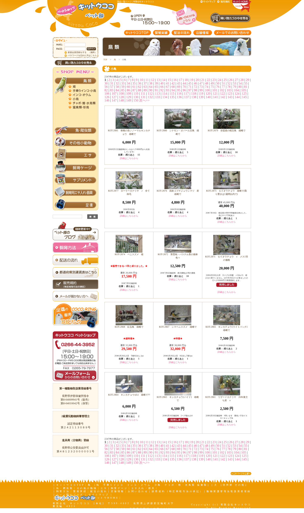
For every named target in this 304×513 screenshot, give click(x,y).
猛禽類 (82, 107)
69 (178, 86)
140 (208, 97)
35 (134, 83)
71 (189, 86)
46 (195, 83)
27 (236, 80)
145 (244, 97)
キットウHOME (106, 497)
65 (156, 86)
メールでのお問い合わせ (232, 32)
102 (221, 90)
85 (122, 90)
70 (184, 86)
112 (150, 93)
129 (128, 97)
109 (128, 93)
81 (245, 86)
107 (114, 93)
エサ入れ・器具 (143, 488)
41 (167, 83)
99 (201, 90)
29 (247, 80)
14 (163, 80)
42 (173, 83)
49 (212, 83)
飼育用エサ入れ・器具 (75, 193)
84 (117, 90)
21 (203, 80)
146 (106, 100)
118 (193, 93)
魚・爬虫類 (75, 130)
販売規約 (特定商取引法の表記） (177, 491)
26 (230, 80)
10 (141, 80)
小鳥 (82, 98)
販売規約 (223, 1)
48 (206, 83)
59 (122, 86)
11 (147, 80)
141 (215, 97)
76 (217, 86)
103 (229, 90)
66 (162, 86)
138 (193, 97)
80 (240, 86)
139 (201, 97)
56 (106, 86)
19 (191, 80)
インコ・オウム (82, 94)
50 (217, 83)
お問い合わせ (138, 491)
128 (121, 97)
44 (184, 83)
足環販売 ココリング (73, 497)
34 (128, 83)
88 (139, 90)
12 (152, 80)
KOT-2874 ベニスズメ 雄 (129, 254)
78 (229, 86)
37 (145, 83)
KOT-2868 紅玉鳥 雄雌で (129, 327)
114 (164, 93)
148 (121, 100)
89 (145, 90)
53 (234, 83)
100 (207, 90)
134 (164, 97)
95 (178, 90)
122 (222, 93)
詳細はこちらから (129, 158)
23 (214, 80)
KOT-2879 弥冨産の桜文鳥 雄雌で (226, 130)
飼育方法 (63, 491)
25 (225, 80)
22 (208, 80)
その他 (82, 123)
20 (197, 80)
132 (150, 97)
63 (145, 86)
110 (135, 93)
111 (143, 93)
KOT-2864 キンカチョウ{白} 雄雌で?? (129, 395)
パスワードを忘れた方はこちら (82, 55)
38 (150, 83)
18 (186, 80)
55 (245, 83)
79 (234, 86)
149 (128, 100)
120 (208, 93)
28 (242, 80)
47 (201, 83)
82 (106, 90)
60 (128, 86)
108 (121, 93)
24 (219, 80)
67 (167, 86)
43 (178, 83)
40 (162, 83)
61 (134, 86)
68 (173, 86)
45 (189, 83)
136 (179, 97)
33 (122, 83)
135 (172, 97)
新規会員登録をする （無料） (82, 52)
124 (237, 93)
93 (167, 90)
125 (244, 93)
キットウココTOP (137, 32)
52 (229, 83)
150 (135, 100)
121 (215, 93)
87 (134, 90)
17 (180, 80)
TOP (105, 59)
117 (186, 93)
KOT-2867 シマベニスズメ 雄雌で (178, 327)
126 (106, 97)
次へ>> (144, 100)
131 (143, 97)
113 (157, 93)
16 (175, 80)
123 (229, 93)
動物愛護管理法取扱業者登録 (229, 491)
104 (236, 90)
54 (240, 83)
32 (117, 83)
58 (117, 86)
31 (111, 83)
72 (195, 86)
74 (206, 86)
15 (169, 80)
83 (111, 90)
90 (150, 90)
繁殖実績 (161, 32)
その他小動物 (75, 143)
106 (106, 93)
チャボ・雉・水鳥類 (82, 102)
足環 (75, 205)
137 (186, 97)
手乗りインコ (82, 90)
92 (162, 90)
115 (171, 93)
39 (156, 83)
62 (139, 86)
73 (201, 86)
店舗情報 (202, 32)
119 (200, 93)
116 (179, 93)
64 (150, 86)
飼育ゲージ (75, 168)
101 (214, 90)
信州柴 (82, 119)
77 (223, 86)
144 (237, 97)
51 (223, 83)
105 (243, 90)
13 (158, 80)
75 (212, 86)
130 (135, 97)
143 (229, 97)
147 (114, 100)
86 (128, 90)
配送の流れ (181, 32)
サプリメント (75, 180)
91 (156, 90)
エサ (75, 155)
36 (139, 83)
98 (195, 90)
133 (157, 97)
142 (222, 97)
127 (114, 97)
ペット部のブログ (70, 494)
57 (111, 86)
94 (173, 90)
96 (184, 90)
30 (106, 83)
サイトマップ (208, 1)
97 (189, 90)
